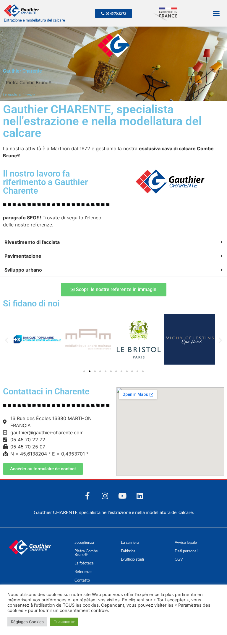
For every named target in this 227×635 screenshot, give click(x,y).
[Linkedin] (139, 496)
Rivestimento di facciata (32, 242)
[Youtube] (122, 496)
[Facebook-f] (87, 496)
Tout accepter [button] (64, 622)
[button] (216, 13)
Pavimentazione (22, 256)
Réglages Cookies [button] (27, 621)
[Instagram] (105, 496)
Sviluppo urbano (23, 270)
